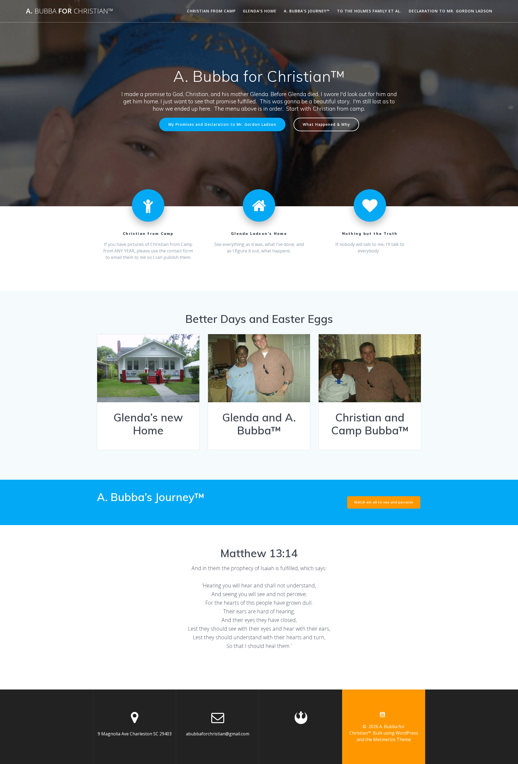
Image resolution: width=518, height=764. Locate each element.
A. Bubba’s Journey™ (307, 10)
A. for (69, 11)
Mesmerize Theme (392, 739)
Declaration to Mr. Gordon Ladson (450, 10)
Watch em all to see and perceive (383, 502)
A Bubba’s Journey (115, 511)
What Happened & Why (326, 124)
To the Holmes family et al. (369, 10)
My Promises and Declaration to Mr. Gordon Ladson (222, 124)
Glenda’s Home (260, 10)
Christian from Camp (211, 10)
